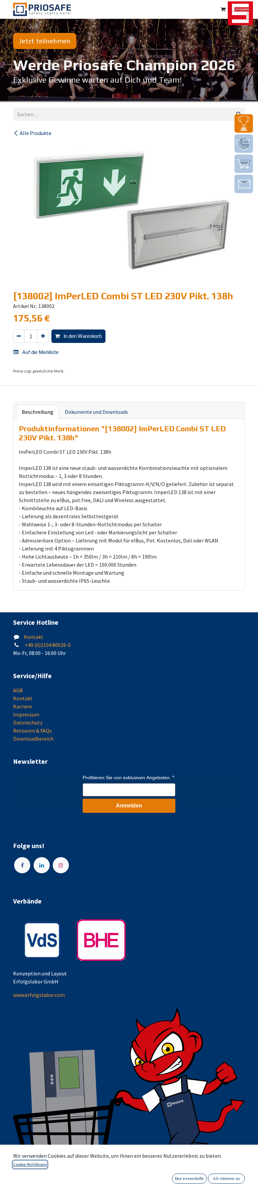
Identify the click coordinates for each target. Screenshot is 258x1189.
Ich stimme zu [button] (226, 1178)
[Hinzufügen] (43, 336)
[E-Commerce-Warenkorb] (223, 9)
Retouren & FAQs (32, 730)
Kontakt (33, 636)
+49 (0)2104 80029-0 (47, 645)
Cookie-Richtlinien (30, 1164)
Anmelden (129, 805)
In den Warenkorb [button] (82, 336)
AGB (18, 690)
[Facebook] (22, 865)
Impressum (26, 714)
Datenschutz (28, 722)
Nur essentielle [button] (189, 1178)
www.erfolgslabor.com (39, 995)
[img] (243, 123)
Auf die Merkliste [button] (40, 352)
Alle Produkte (35, 133)
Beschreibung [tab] (37, 411)
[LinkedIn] (42, 865)
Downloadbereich (33, 738)
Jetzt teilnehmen (45, 41)
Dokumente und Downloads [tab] (96, 411)
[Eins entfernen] (19, 336)
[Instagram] (61, 865)
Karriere (22, 706)
